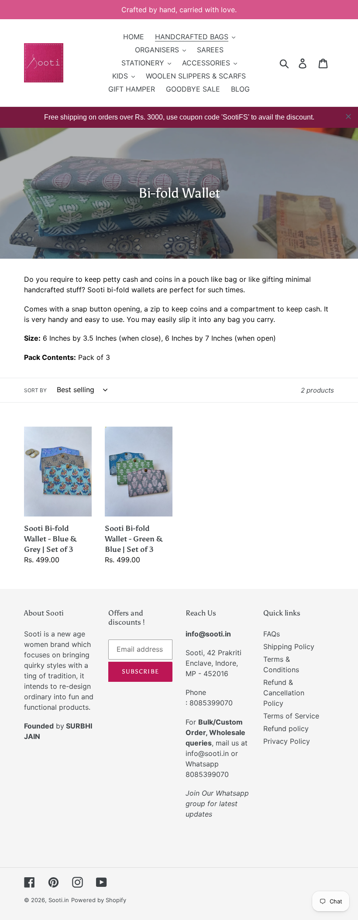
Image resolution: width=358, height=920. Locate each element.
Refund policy (286, 728)
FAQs (271, 633)
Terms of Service (291, 715)
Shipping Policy (288, 646)
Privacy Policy (286, 741)
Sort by (35, 390)
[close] (348, 116)
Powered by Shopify (98, 899)
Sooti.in (58, 899)
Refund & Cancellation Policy (283, 693)
